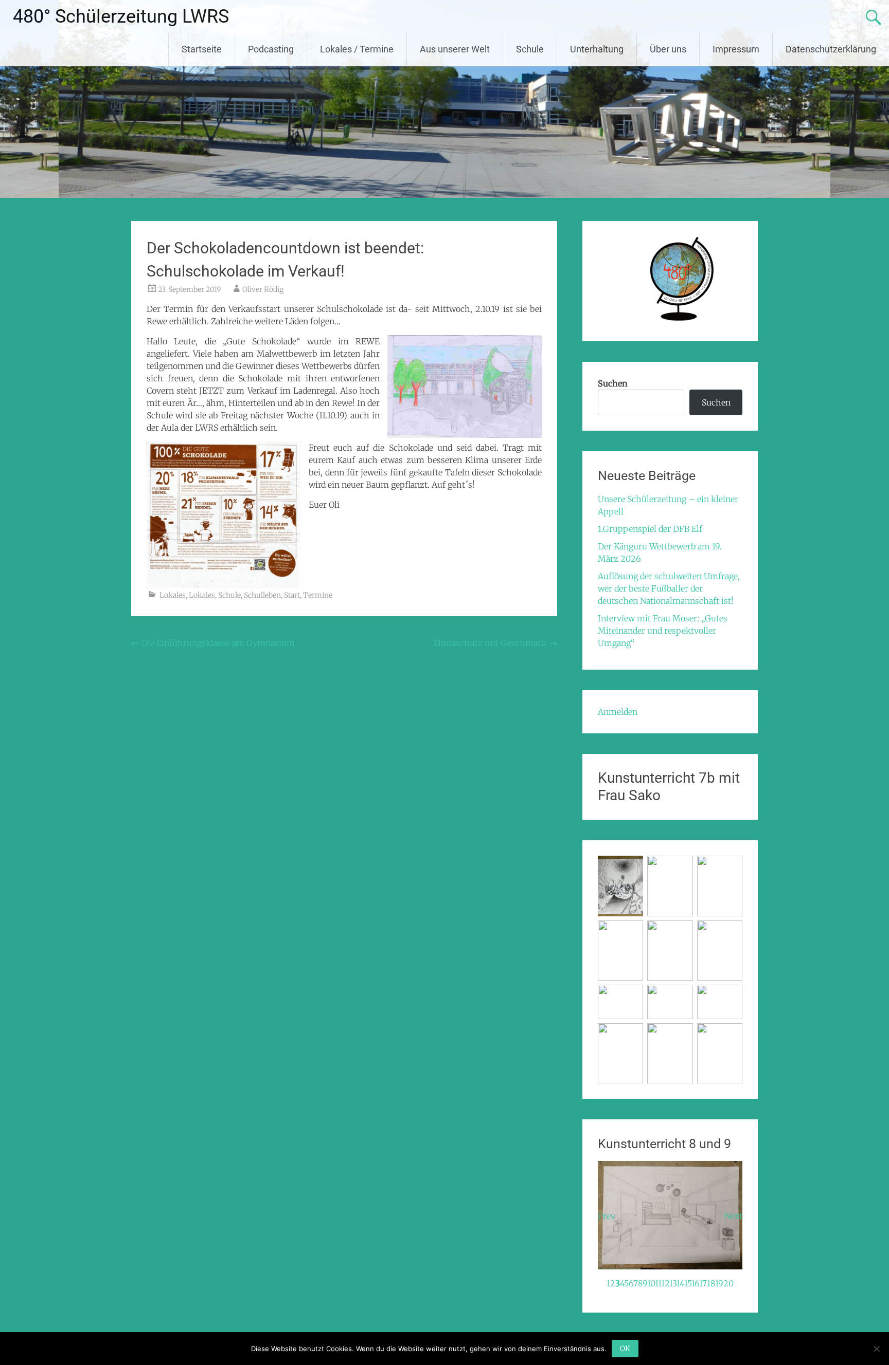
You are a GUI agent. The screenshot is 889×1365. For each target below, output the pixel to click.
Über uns (668, 49)
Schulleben (262, 595)
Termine (317, 595)
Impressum (736, 49)
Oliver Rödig (262, 289)
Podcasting (271, 49)
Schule (530, 49)
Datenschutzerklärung (831, 49)
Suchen (613, 383)
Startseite (202, 49)
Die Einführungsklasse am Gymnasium (213, 643)
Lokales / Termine (357, 49)
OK (625, 1348)
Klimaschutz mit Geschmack (495, 643)
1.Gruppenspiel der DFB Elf (650, 529)
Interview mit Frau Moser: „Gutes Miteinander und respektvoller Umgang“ (662, 630)
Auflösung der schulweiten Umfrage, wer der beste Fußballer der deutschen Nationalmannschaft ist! (669, 588)
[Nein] (876, 1348)
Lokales (172, 595)
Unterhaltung (597, 49)
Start (292, 595)
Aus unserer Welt (455, 49)
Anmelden (617, 712)
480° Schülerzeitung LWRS (121, 16)
